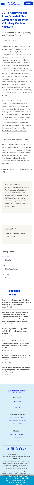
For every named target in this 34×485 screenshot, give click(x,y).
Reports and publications (17, 421)
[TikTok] (24, 448)
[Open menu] (3, 3)
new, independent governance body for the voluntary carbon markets (15, 60)
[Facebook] (20, 448)
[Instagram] (16, 448)
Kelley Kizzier (8, 169)
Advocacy (8, 278)
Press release (6, 9)
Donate (28, 3)
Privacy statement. (24, 456)
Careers (17, 404)
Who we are (17, 401)
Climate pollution (11, 269)
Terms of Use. (16, 458)
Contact (17, 440)
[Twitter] (8, 448)
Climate (8, 260)
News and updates (17, 418)
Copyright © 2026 (9, 455)
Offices (17, 407)
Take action (17, 437)
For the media (17, 424)
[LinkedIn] (12, 448)
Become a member (17, 434)
